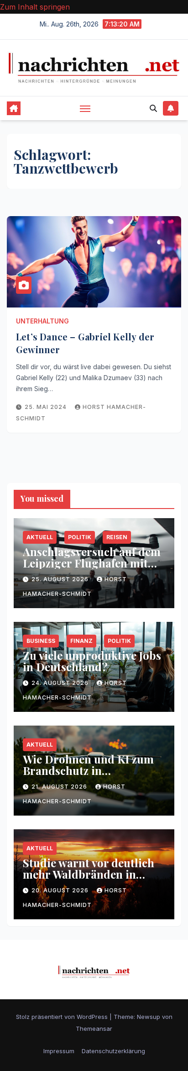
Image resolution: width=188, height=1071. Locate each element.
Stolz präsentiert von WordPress (63, 1016)
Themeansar (94, 1028)
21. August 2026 (60, 786)
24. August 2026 (60, 682)
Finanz (81, 640)
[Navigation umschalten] (85, 108)
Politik (79, 537)
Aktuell (39, 537)
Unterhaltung (42, 321)
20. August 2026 (60, 890)
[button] (153, 108)
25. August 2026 (60, 579)
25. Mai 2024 (46, 406)
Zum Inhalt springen (35, 6)
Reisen (116, 537)
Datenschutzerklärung (113, 1051)
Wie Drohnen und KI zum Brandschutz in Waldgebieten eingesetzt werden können (88, 776)
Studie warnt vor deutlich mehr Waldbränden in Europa (88, 874)
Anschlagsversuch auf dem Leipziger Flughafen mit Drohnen (92, 563)
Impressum (58, 1051)
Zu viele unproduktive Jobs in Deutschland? (92, 661)
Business (40, 640)
